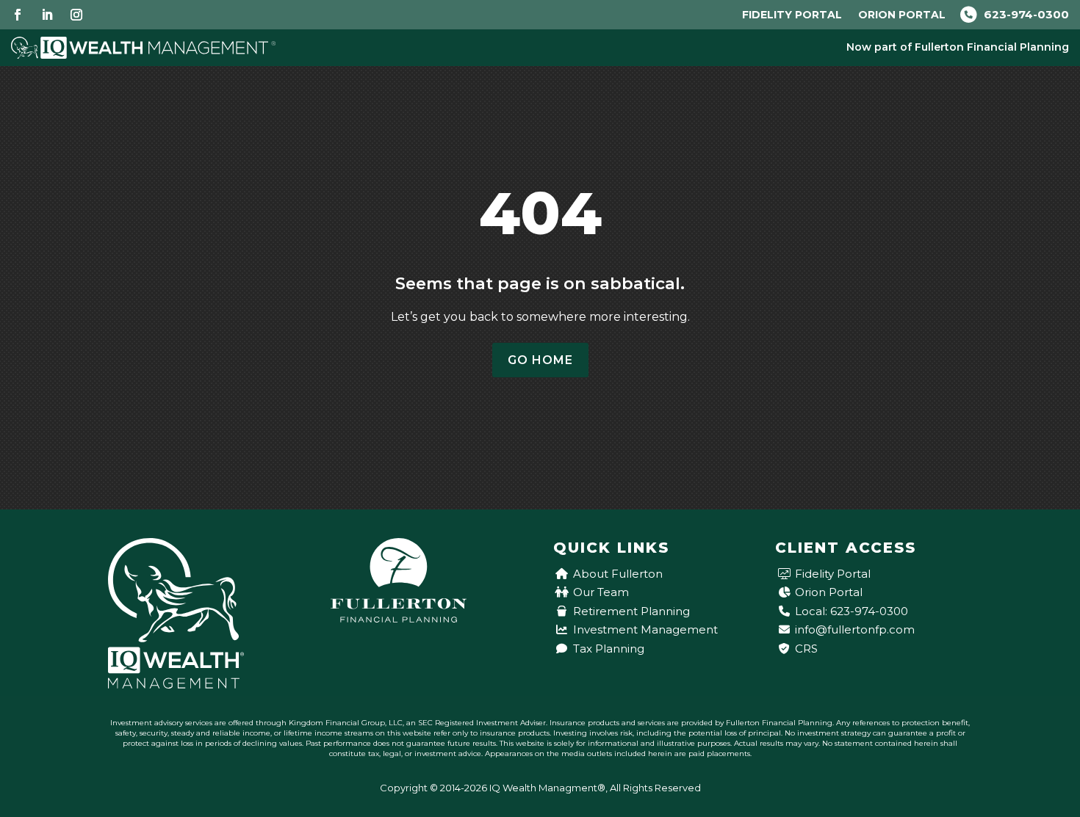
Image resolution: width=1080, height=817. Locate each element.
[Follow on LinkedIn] (47, 14)
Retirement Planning (631, 611)
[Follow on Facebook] (17, 14)
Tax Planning (608, 649)
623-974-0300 (1025, 14)
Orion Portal (902, 14)
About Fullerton (618, 574)
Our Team (601, 592)
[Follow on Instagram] (76, 14)
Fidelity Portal (792, 14)
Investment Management (645, 629)
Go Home (540, 360)
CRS (806, 649)
